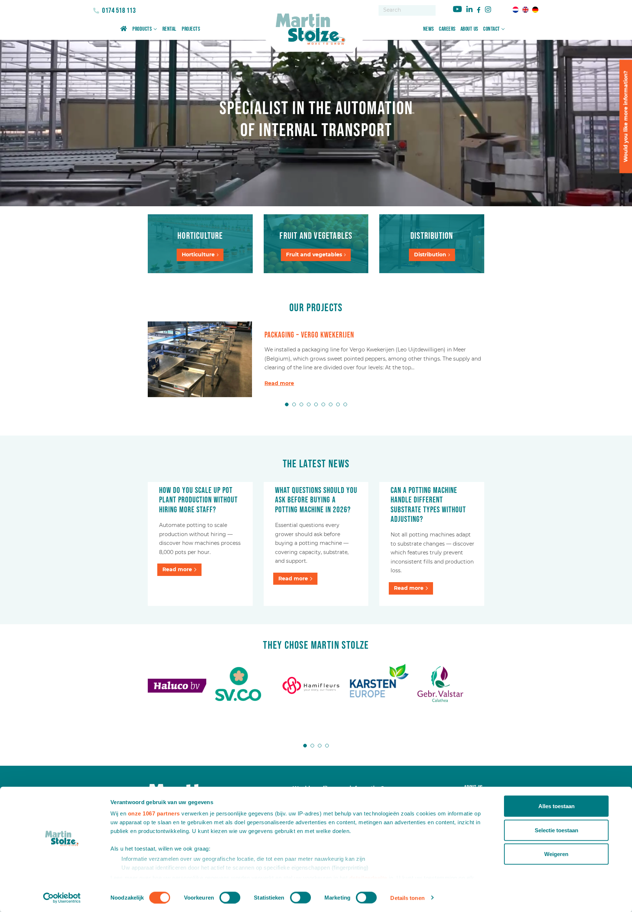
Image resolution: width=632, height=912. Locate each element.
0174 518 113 (118, 10)
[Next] (515, 359)
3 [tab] (301, 404)
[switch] (229, 897)
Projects (191, 29)
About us (469, 29)
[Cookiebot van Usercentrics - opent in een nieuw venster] (62, 897)
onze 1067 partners (154, 813)
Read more (279, 383)
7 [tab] (330, 404)
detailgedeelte (368, 877)
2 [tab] (294, 404)
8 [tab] (338, 404)
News (428, 29)
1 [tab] (287, 404)
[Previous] (117, 359)
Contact (491, 29)
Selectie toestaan (556, 830)
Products (142, 29)
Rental (169, 29)
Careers (447, 29)
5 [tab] (316, 404)
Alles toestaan (556, 806)
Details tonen (407, 897)
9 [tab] (345, 404)
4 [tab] (309, 404)
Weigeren (556, 854)
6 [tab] (323, 404)
